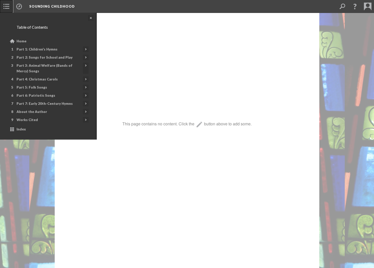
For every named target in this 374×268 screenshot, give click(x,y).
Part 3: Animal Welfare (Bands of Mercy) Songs (45, 68)
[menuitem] (6, 6)
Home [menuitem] (21, 41)
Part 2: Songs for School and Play (45, 57)
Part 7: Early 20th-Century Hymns (45, 104)
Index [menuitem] (21, 129)
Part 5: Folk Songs (32, 87)
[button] (355, 6)
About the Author (32, 112)
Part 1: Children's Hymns (37, 49)
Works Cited (27, 120)
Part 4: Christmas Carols (37, 79)
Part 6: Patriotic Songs (36, 95)
